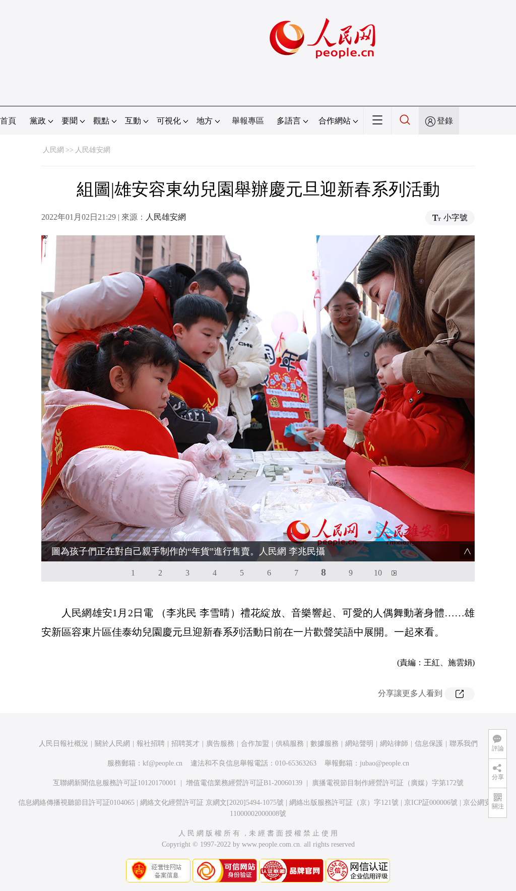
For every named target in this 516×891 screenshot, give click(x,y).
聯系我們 (463, 743)
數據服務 (324, 743)
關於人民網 (112, 743)
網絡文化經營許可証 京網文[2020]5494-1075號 (212, 802)
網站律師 (394, 743)
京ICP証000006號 (431, 802)
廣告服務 (220, 743)
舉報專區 (248, 120)
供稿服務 (290, 743)
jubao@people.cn (384, 763)
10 (378, 572)
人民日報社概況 (63, 743)
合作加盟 (255, 743)
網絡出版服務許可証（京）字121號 (344, 802)
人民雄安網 (92, 150)
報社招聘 (151, 743)
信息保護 (429, 743)
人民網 (53, 150)
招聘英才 (185, 743)
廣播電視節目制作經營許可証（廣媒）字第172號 (388, 783)
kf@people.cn (162, 763)
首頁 (8, 120)
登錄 (445, 120)
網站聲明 (359, 743)
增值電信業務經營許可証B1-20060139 (244, 783)
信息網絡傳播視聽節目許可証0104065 (76, 802)
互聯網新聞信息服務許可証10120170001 (114, 783)
